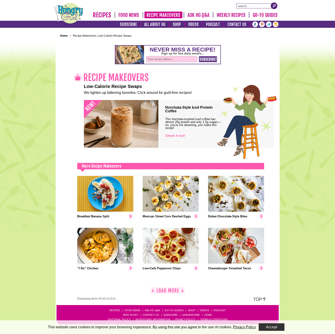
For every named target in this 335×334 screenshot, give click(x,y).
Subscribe (128, 24)
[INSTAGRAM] (275, 23)
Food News (129, 15)
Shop (177, 24)
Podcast (213, 24)
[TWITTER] (269, 23)
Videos (193, 24)
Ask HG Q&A (198, 15)
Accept (271, 327)
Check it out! (175, 135)
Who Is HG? (130, 314)
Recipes (102, 15)
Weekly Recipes (231, 15)
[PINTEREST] (262, 23)
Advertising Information (152, 319)
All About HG (154, 24)
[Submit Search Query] (274, 5)
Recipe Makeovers (163, 15)
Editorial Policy (119, 319)
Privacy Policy (185, 319)
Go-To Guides (265, 15)
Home (208, 314)
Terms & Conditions (213, 319)
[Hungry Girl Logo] (68, 13)
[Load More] (168, 292)
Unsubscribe (191, 314)
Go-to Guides (174, 310)
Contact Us (237, 24)
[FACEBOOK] (255, 23)
